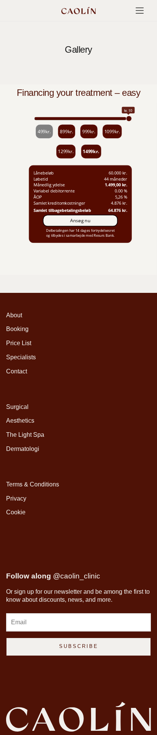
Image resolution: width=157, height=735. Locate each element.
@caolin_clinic (76, 576)
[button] (140, 10)
